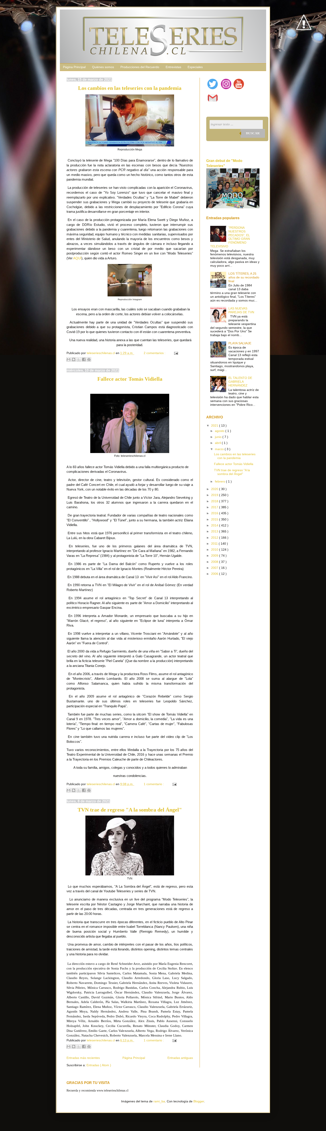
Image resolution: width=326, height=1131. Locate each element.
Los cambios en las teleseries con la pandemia (129, 88)
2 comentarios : (155, 353)
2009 (215, 555)
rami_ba (159, 1101)
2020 (215, 489)
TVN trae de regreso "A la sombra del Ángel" (130, 810)
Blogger (198, 1101)
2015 (215, 519)
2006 (215, 573)
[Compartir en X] (79, 359)
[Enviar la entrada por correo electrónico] (175, 353)
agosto (220, 431)
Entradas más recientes (83, 1058)
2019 (215, 495)
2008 (215, 562)
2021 (215, 425)
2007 (215, 567)
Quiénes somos (103, 67)
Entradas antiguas (180, 1058)
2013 (215, 531)
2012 (215, 537)
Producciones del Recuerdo (139, 67)
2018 (215, 501)
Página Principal (74, 67)
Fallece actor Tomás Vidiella (129, 379)
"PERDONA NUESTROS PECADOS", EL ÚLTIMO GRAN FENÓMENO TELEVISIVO (230, 237)
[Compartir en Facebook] (84, 359)
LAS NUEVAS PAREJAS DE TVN (241, 310)
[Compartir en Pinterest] (89, 359)
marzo (220, 449)
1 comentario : (154, 784)
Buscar (253, 133)
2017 (215, 507)
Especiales (195, 67)
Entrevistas (173, 67)
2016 (215, 513)
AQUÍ (77, 258)
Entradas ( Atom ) (98, 1065)
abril (218, 443)
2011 (215, 543)
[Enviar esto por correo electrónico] (68, 359)
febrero (220, 481)
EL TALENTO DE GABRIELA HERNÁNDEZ (240, 381)
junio (218, 437)
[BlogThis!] (73, 359)
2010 (215, 549)
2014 (215, 525)
